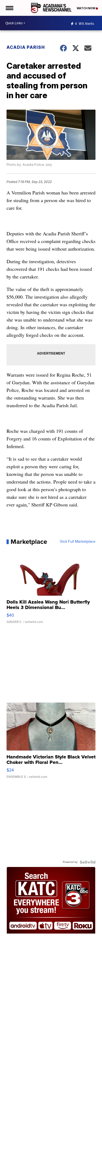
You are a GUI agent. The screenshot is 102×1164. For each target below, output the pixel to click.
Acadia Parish (26, 47)
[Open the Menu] (9, 7)
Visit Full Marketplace (77, 542)
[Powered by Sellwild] (87, 862)
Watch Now (86, 8)
